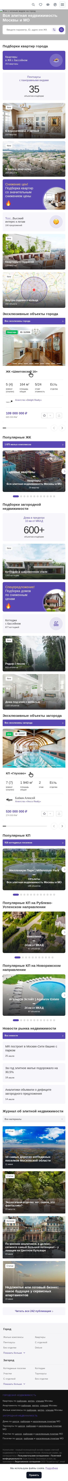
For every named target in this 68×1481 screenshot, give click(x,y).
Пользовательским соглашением (33, 1456)
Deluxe (38, 1347)
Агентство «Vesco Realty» (28, 801)
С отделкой (41, 1342)
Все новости (11, 1035)
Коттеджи (40, 1368)
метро (31, 1401)
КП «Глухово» (16, 773)
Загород (8, 1360)
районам (22, 1401)
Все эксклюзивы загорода (18, 723)
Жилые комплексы (13, 1337)
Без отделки (9, 1347)
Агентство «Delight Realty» (28, 400)
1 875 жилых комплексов (18, 444)
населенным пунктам (44, 1421)
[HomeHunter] (8, 5)
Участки (7, 1373)
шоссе (15, 1421)
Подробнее (51, 1468)
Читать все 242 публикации (33, 1311)
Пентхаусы (9, 1342)
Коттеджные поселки (14, 1368)
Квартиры (40, 1337)
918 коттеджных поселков (18, 842)
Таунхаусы (41, 1373)
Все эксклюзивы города (17, 321)
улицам (40, 1401)
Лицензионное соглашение (27, 1462)
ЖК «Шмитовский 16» (21, 371)
